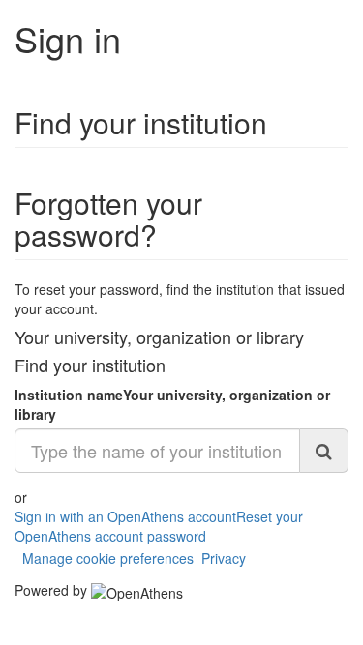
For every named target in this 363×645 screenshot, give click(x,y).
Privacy (223, 558)
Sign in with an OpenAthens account (125, 516)
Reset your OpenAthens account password (159, 526)
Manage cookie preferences (108, 558)
